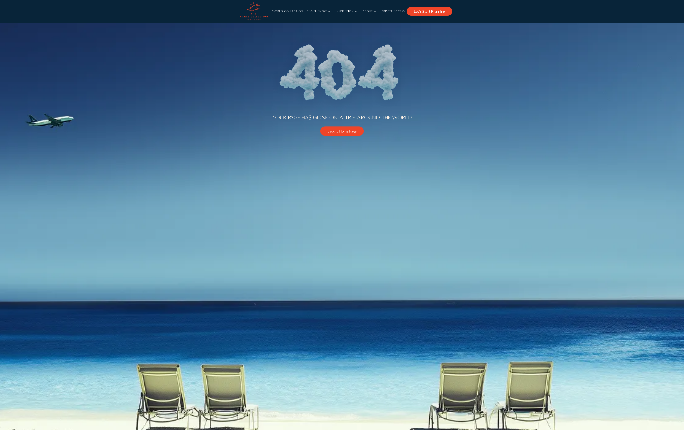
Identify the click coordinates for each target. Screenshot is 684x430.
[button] (319, 11)
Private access (393, 11)
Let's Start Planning (429, 11)
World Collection (287, 11)
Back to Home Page (342, 131)
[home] (259, 11)
